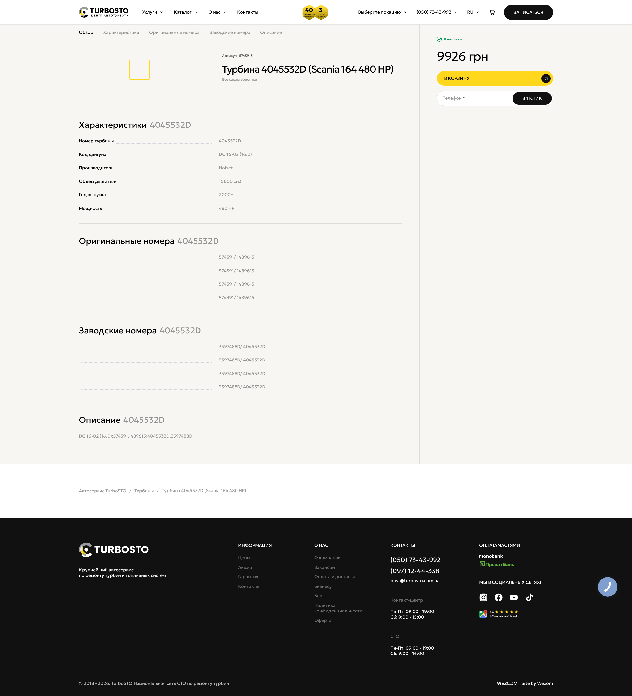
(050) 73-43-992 (415, 560)
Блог (319, 595)
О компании (327, 557)
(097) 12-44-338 (414, 571)
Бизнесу (323, 586)
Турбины (144, 491)
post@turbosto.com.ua (415, 580)
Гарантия (248, 576)
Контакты (247, 12)
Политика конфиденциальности (337, 608)
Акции (245, 567)
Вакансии (324, 567)
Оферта (323, 620)
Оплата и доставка (334, 576)
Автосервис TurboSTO (102, 491)
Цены (244, 557)
